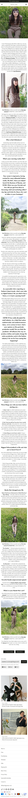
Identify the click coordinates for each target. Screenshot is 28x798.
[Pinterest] (8, 789)
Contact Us (3, 782)
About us (3, 748)
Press (2, 752)
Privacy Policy (4, 774)
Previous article (9, 651)
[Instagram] (4, 789)
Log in (2, 792)
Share (5, 667)
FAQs (2, 763)
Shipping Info (4, 767)
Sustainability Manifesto (6, 778)
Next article (19, 651)
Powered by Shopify (5, 796)
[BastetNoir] (13, 4)
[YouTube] (13, 789)
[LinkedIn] (11, 789)
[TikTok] (2, 789)
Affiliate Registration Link (6, 785)
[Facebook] (6, 789)
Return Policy (4, 770)
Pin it (17, 667)
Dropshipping (4, 756)
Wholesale (3, 759)
